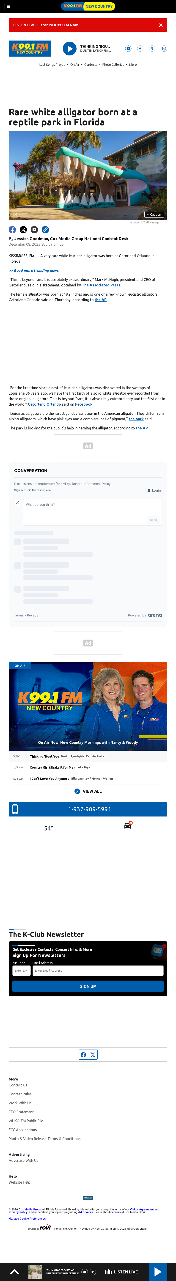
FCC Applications (23, 1130)
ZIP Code (18, 963)
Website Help (19, 1182)
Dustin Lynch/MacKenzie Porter (96, 50)
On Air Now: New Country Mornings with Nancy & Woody (88, 742)
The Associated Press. (101, 285)
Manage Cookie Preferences (27, 1218)
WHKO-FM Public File (26, 1121)
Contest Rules (20, 1094)
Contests (90, 64)
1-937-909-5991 (89, 809)
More (133, 64)
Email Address (43, 963)
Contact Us (18, 1085)
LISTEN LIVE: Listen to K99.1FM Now (45, 25)
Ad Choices (85, 1212)
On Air (74, 64)
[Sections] (8, 6)
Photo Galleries (113, 64)
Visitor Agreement (142, 1209)
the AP (101, 300)
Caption (154, 214)
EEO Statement (21, 1112)
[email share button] (34, 229)
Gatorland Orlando (44, 404)
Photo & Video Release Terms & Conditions (45, 1139)
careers (115, 1212)
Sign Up (88, 986)
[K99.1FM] (88, 6)
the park (136, 419)
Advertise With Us (23, 1160)
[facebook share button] (12, 229)
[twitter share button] (23, 229)
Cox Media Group (30, 1209)
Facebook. (84, 404)
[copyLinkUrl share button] (45, 229)
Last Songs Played (52, 64)
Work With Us (20, 1103)
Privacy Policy (18, 1212)
